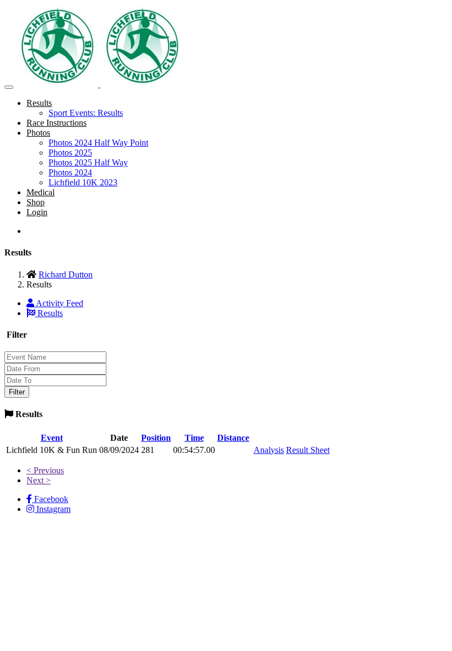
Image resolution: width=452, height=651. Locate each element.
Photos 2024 (70, 172)
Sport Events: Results (86, 113)
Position (156, 437)
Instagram (52, 509)
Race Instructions (56, 122)
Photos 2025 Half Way (88, 162)
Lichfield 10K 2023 (83, 182)
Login (36, 212)
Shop (35, 202)
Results (39, 103)
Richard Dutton (66, 274)
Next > (38, 480)
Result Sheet (308, 450)
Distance (233, 437)
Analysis (269, 450)
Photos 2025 (70, 152)
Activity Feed (58, 303)
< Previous (45, 470)
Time (194, 437)
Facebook (50, 499)
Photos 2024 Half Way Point (98, 142)
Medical (40, 192)
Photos (38, 132)
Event (52, 437)
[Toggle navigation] (8, 87)
